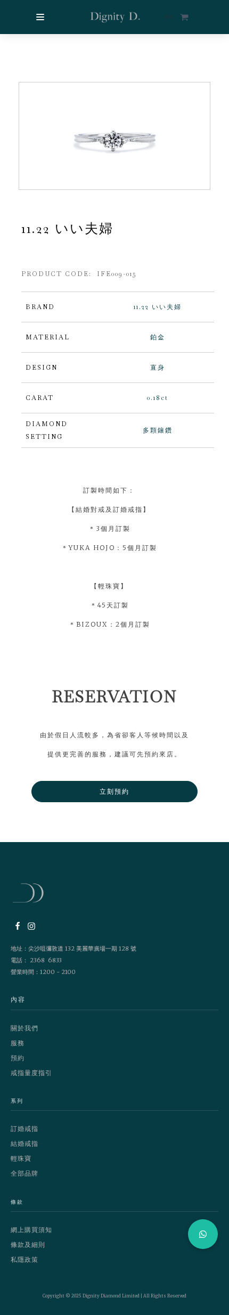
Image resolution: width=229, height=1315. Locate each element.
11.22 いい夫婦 (158, 307)
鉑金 (157, 337)
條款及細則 (28, 1245)
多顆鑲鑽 (158, 430)
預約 (17, 1058)
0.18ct (157, 398)
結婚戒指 (24, 1143)
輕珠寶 (21, 1158)
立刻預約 (114, 791)
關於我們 (24, 1028)
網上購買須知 (31, 1230)
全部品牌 (24, 1173)
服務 (17, 1043)
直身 (157, 367)
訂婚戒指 (24, 1129)
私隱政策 (24, 1259)
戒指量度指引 (31, 1073)
